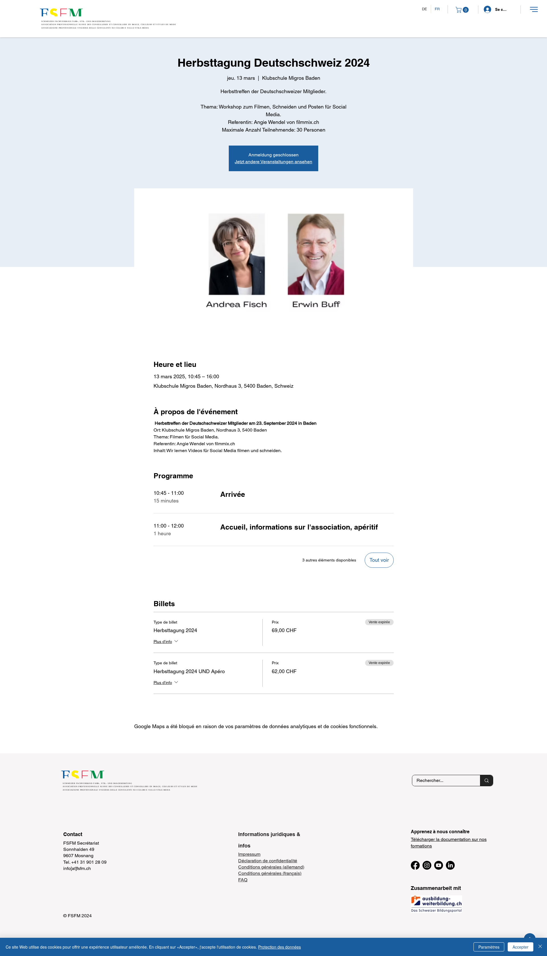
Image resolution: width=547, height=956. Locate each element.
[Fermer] (540, 946)
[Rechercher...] (486, 780)
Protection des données (279, 947)
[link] (463, 10)
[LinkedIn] (450, 865)
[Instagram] (427, 865)
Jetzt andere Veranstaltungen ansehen (273, 161)
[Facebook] (415, 865)
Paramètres (488, 947)
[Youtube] (438, 865)
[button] (533, 9)
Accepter (520, 947)
